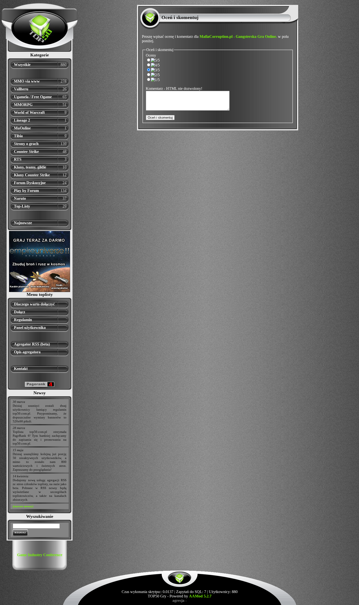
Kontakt (21, 368)
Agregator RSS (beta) (32, 344)
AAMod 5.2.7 (200, 596)
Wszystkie (22, 65)
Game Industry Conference (39, 555)
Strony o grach (26, 144)
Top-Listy (22, 206)
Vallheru (21, 89)
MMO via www (27, 81)
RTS (17, 159)
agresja (178, 600)
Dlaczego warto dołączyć (34, 304)
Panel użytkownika (30, 327)
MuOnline (22, 128)
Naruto (20, 198)
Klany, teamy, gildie (30, 167)
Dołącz (19, 312)
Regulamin (23, 320)
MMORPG (23, 105)
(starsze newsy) (23, 506)
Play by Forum (26, 190)
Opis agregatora (27, 352)
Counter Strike (26, 151)
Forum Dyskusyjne (30, 183)
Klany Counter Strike (32, 175)
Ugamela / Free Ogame (33, 97)
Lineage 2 (22, 120)
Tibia (18, 136)
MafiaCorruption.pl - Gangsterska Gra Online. (238, 36)
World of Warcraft (29, 112)
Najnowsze (23, 223)
